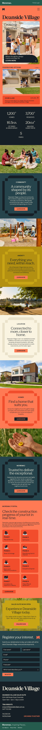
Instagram (6, 716)
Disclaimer (20, 727)
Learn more (9, 592)
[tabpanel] (21, 86)
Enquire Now (21, 624)
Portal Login (36, 3)
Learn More (21, 209)
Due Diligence (5, 727)
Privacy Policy (13, 727)
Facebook (6, 714)
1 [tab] (35, 67)
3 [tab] (38, 67)
